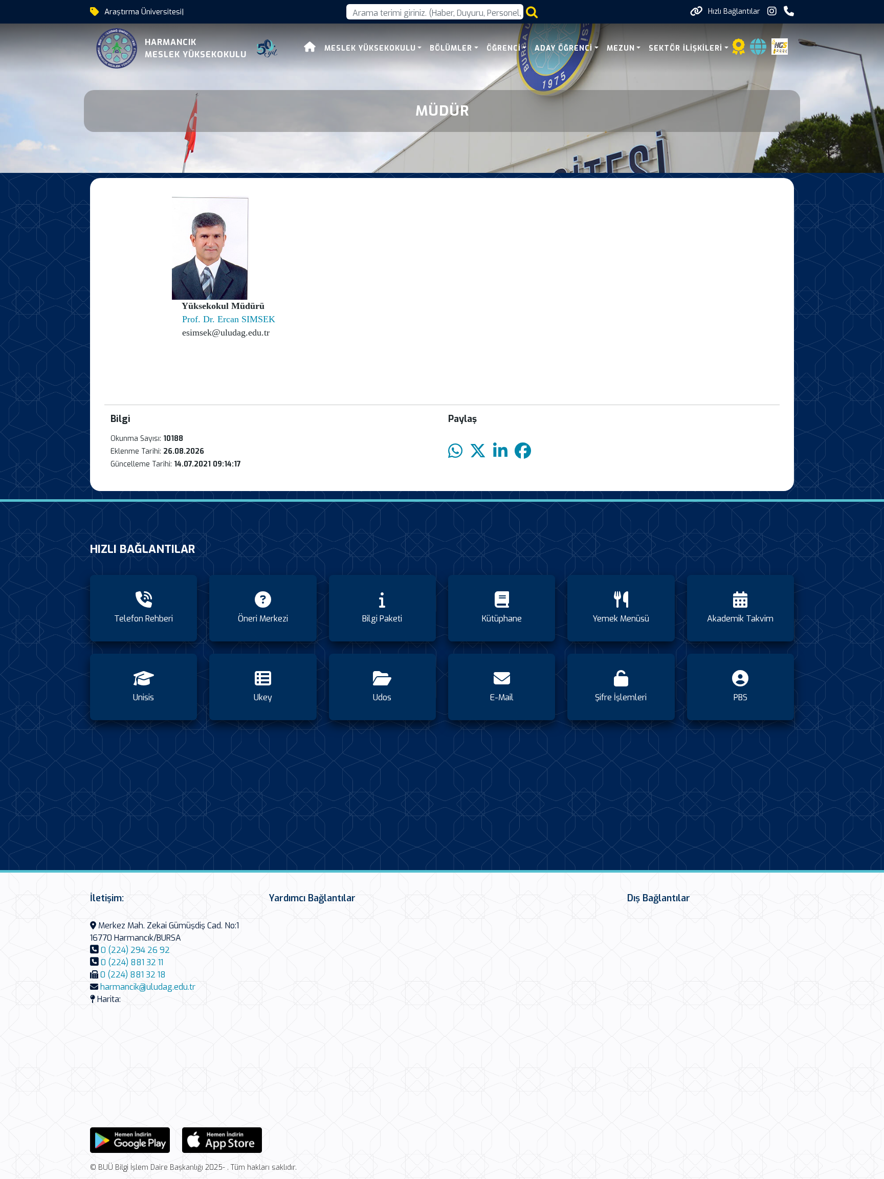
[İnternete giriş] (758, 50)
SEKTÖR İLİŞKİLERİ (685, 48)
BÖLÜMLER (451, 48)
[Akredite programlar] (739, 50)
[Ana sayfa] (310, 48)
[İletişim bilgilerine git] (789, 11)
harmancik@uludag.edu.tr (147, 987)
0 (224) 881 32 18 (133, 974)
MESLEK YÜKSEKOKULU (370, 48)
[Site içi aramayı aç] (532, 12)
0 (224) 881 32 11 (132, 962)
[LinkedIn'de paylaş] (500, 451)
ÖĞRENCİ (504, 48)
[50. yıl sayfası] (267, 48)
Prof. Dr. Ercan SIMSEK (228, 319)
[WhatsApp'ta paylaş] (455, 451)
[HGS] (779, 45)
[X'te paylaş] (478, 451)
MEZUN (621, 48)
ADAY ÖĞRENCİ (563, 48)
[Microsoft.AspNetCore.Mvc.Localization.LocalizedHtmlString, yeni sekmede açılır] (130, 1139)
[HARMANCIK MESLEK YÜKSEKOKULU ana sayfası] (116, 48)
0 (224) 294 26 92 (135, 950)
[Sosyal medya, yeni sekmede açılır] (772, 11)
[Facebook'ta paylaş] (523, 451)
